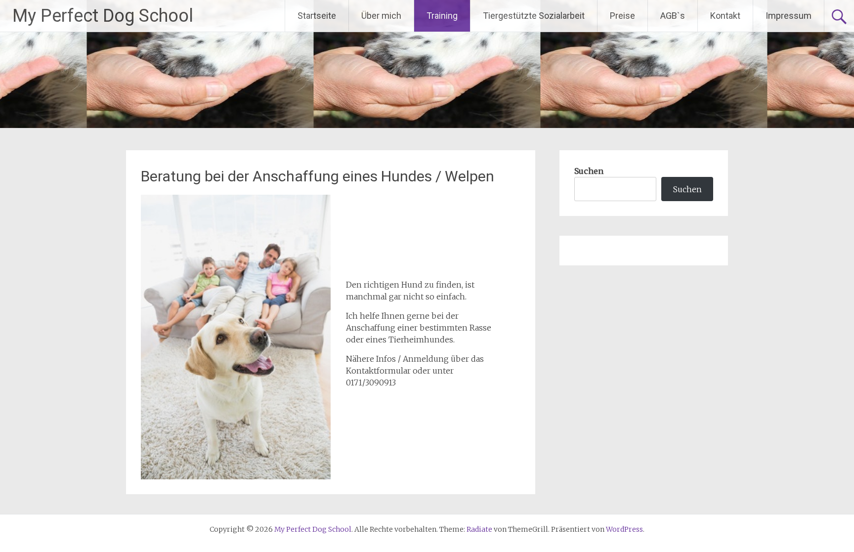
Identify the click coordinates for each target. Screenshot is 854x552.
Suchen (588, 171)
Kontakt (725, 15)
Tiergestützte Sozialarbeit (534, 15)
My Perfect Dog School (102, 15)
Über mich (381, 15)
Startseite (317, 15)
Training (442, 15)
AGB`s (672, 15)
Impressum (788, 15)
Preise (622, 15)
